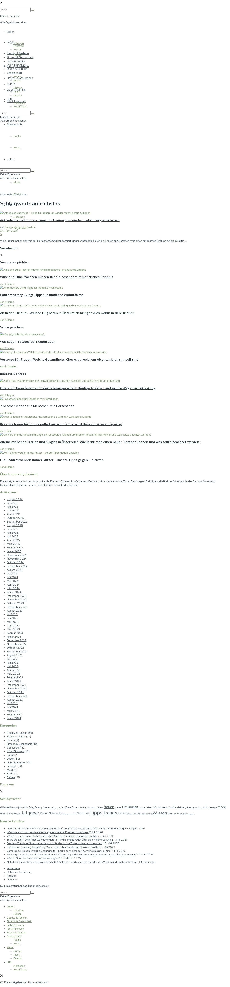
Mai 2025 (12, 536)
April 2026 (13, 514)
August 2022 (15, 655)
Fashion (91, 807)
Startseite (6, 194)
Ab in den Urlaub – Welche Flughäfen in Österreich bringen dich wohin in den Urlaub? (67, 313)
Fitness (100, 807)
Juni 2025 (12, 533)
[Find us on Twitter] (1, 3)
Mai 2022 (12, 666)
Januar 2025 (14, 551)
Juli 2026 (12, 503)
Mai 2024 (12, 581)
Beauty (38, 807)
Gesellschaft (14, 73)
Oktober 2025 (15, 518)
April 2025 (13, 540)
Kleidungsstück (194, 807)
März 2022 (13, 674)
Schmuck (55, 813)
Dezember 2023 (16, 596)
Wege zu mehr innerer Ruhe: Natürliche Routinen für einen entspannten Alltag (52, 836)
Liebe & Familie (16, 61)
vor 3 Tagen (7, 395)
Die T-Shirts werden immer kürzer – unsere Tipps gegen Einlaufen (52, 460)
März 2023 (13, 629)
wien (149, 813)
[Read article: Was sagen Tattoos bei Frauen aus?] (115, 334)
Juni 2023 (12, 618)
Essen (75, 807)
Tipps (96, 812)
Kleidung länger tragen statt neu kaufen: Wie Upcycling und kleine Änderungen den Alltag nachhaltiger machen (71, 854)
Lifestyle (18, 43)
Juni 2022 (12, 663)
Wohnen (172, 813)
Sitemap (12, 876)
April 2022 (13, 670)
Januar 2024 (14, 592)
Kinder (172, 807)
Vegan (131, 814)
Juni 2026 (12, 507)
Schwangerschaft (68, 814)
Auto (25, 807)
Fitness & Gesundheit (20, 57)
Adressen (19, 217)
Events (17, 95)
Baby (31, 807)
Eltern (68, 807)
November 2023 (17, 599)
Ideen (149, 807)
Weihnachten (140, 813)
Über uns (12, 879)
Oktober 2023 (15, 603)
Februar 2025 (15, 547)
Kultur (11, 84)
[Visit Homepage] (105, 50)
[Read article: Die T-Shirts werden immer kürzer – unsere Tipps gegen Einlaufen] (115, 453)
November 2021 (17, 688)
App (19, 807)
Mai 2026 (12, 510)
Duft (63, 807)
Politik (17, 76)
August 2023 (15, 611)
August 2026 (15, 499)
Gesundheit (130, 807)
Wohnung (181, 813)
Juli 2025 (12, 529)
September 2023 (17, 607)
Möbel (2, 813)
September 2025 (17, 522)
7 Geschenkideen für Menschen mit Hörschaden (37, 406)
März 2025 (13, 544)
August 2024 (15, 570)
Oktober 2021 (15, 692)
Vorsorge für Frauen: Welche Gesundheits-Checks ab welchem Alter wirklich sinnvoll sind (69, 359)
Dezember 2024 (16, 555)
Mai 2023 (12, 622)
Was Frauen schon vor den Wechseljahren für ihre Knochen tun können (48, 832)
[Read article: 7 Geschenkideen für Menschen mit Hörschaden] (115, 399)
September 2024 (17, 566)
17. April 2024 (9, 231)
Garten (118, 807)
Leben (11, 32)
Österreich (190, 814)
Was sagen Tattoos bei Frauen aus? (27, 341)
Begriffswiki (20, 106)
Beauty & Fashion (18, 53)
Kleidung (182, 807)
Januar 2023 (14, 637)
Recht (16, 80)
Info (155, 807)
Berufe (46, 807)
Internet (162, 807)
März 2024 (13, 588)
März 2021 (13, 711)
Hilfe (10, 99)
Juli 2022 (12, 659)
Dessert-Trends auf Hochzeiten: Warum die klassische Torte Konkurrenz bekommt (54, 843)
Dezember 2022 (16, 640)
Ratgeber (29, 813)
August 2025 (15, 525)
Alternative (7, 807)
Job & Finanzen (16, 65)
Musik (16, 182)
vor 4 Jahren (7, 413)
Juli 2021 (12, 703)
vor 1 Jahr (5, 431)
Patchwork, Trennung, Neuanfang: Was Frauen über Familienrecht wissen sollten (53, 847)
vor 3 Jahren (7, 284)
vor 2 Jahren (7, 302)
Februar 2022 (15, 677)
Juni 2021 (12, 707)
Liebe (204, 807)
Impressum (13, 868)
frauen (109, 806)
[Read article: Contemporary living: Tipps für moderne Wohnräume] (115, 288)
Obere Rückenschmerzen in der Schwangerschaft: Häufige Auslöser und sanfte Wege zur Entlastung (78, 388)
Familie (82, 807)
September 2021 (17, 696)
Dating (53, 807)
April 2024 (13, 585)
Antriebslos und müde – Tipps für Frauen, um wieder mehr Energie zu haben (60, 220)
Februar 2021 (15, 714)
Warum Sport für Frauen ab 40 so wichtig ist (32, 858)
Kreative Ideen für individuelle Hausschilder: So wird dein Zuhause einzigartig (61, 424)
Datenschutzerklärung (19, 872)
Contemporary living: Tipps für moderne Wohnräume (41, 295)
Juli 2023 (12, 614)
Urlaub (123, 813)
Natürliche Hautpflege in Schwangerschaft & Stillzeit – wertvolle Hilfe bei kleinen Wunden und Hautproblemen (71, 862)
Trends (110, 813)
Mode (222, 807)
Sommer (83, 813)
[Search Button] (32, 113)
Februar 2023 (15, 633)
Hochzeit (142, 807)
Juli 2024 (12, 573)
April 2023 (13, 625)
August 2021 (15, 700)
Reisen (17, 49)
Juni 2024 (12, 577)
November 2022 (17, 644)
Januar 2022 (14, 681)
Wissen (159, 813)
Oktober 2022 (15, 648)
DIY (58, 807)
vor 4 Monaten (8, 366)
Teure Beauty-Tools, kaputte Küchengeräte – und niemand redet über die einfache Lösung (59, 840)
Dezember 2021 (16, 685)
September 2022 (17, 651)
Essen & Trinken (17, 69)
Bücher (17, 88)
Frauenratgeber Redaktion (20, 227)
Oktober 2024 (15, 562)
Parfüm (9, 813)
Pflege (16, 813)
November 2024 (17, 559)
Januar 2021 (14, 718)
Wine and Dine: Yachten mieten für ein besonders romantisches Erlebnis (56, 277)
